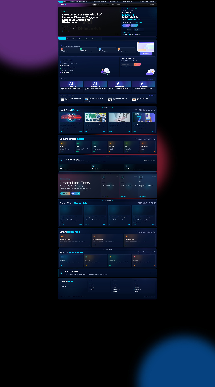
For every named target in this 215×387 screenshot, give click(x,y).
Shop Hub (91, 289)
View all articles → (151, 79)
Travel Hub (115, 291)
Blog (99, 4)
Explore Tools (146, 160)
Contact (137, 287)
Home (94, 4)
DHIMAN (63, 4)
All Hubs (118, 4)
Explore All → (152, 4)
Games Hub (115, 285)
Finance (108, 4)
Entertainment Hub (116, 289)
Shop (113, 4)
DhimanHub (64, 296)
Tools (103, 4)
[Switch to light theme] (147, 4)
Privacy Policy (138, 289)
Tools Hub (92, 285)
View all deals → (152, 95)
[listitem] (71, 122)
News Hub (114, 287)
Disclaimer (137, 291)
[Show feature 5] (126, 32)
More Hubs (97, 38)
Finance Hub (92, 287)
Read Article (65, 30)
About (136, 285)
